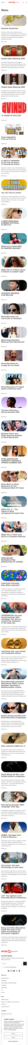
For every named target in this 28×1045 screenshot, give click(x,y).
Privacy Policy (12, 1029)
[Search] (4, 2)
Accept (13, 1033)
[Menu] (2, 2)
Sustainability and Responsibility (8, 982)
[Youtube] (14, 971)
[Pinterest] (19, 971)
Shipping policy (4, 999)
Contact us (4, 1004)
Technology (4, 987)
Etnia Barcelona (5, 978)
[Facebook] (8, 971)
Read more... (4, 41)
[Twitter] (17, 971)
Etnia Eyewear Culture (6, 1013)
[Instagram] (11, 971)
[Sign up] (25, 963)
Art (2, 990)
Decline (13, 1037)
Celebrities (3, 985)
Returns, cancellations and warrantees (10, 1001)
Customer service (5, 1006)
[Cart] (26, 2)
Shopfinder (3, 980)
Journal (3, 992)
